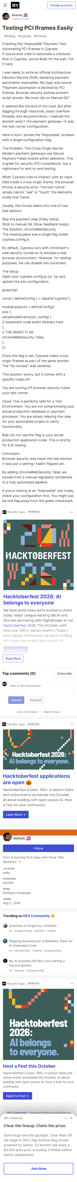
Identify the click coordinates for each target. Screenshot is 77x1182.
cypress (24, 36)
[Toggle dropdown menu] (71, 512)
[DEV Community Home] (15, 5)
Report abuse (52, 711)
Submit (16, 700)
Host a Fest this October (29, 1066)
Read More (13, 658)
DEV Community (36, 916)
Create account (61, 5)
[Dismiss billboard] (71, 1118)
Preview (35, 700)
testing (9, 36)
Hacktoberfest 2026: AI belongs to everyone (32, 599)
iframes (40, 36)
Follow (38, 848)
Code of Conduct (27, 711)
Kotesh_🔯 (19, 15)
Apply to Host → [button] (17, 1096)
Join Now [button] (38, 1168)
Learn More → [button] (16, 814)
